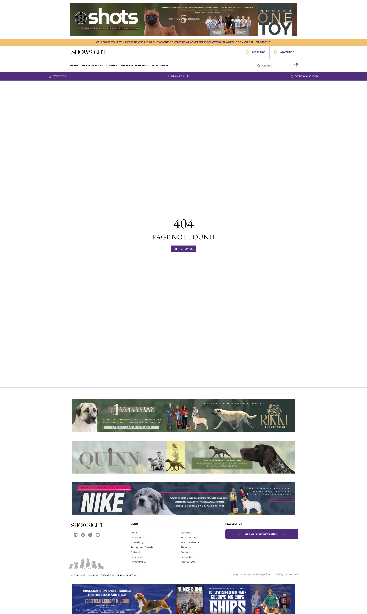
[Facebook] (76, 535)
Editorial (135, 552)
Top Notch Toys (127, 575)
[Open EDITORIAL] (150, 65)
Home (134, 532)
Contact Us (187, 552)
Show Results (188, 537)
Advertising (137, 542)
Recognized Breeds (141, 547)
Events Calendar (190, 542)
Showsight (77, 575)
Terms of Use (188, 562)
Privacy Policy (138, 562)
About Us (186, 547)
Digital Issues (138, 537)
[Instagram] (90, 535)
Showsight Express (101, 575)
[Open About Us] (96, 65)
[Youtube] (98, 535)
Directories (136, 557)
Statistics (186, 532)
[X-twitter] (83, 535)
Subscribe (186, 557)
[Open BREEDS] (132, 65)
